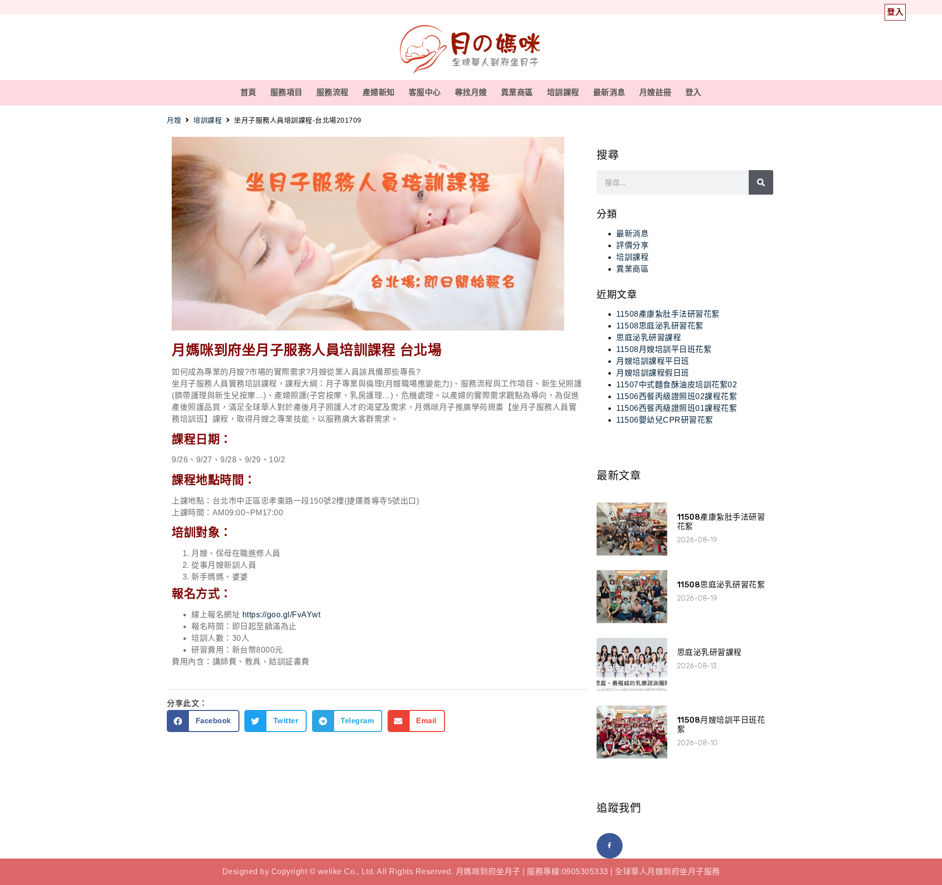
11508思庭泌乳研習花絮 (660, 326)
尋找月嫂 (471, 92)
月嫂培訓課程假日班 (652, 373)
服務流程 (332, 92)
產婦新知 (379, 92)
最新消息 (609, 92)
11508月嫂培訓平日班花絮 (663, 349)
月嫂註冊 (655, 92)
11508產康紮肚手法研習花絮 (668, 314)
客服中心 (425, 92)
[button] (203, 721)
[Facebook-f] (610, 846)
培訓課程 (563, 92)
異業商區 (517, 92)
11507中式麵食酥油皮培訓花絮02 (676, 384)
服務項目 (286, 92)
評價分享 (632, 245)
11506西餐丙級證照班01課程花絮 (676, 408)
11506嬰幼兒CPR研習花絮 (664, 420)
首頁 (248, 92)
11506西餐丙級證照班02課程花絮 (676, 396)
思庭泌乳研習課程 (648, 337)
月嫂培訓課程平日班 (652, 361)
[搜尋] (761, 182)
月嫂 (174, 120)
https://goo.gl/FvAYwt (281, 614)
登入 (693, 92)
